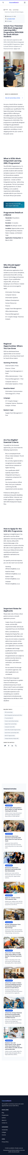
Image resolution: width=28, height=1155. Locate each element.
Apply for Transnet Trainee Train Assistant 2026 (12, 898)
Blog (10, 9)
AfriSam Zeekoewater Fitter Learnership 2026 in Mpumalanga (13, 926)
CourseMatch (14, 2)
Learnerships (16, 9)
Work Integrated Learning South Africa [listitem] (13, 715)
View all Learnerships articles (12, 98)
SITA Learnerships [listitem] (9, 712)
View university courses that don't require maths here (13, 204)
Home (6, 9)
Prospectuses (5, 1115)
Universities (5, 1129)
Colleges (4, 1132)
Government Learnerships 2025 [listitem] (12, 732)
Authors (4, 1117)
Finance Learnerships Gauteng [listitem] (11, 721)
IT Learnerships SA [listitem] (9, 718)
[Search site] (3, 2)
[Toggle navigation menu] (24, 2)
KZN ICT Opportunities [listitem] (10, 735)
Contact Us (4, 1122)
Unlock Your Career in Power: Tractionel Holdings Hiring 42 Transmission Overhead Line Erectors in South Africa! (13, 985)
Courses (4, 1135)
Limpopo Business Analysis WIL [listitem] (12, 738)
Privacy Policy (5, 1141)
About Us (4, 1120)
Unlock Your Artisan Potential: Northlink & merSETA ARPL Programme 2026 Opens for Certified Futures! (13, 1015)
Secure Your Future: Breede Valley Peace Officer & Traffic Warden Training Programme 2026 (13, 955)
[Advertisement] (14, 145)
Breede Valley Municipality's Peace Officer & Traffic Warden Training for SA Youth (13, 809)
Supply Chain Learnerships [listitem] (11, 724)
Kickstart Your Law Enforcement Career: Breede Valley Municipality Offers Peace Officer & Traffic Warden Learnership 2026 (13, 1046)
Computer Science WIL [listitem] (10, 727)
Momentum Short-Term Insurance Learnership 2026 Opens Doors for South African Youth (13, 838)
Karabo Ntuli (11, 19)
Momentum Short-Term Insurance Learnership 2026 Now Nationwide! (13, 869)
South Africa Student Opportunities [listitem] (12, 729)
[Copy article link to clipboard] (15, 745)
